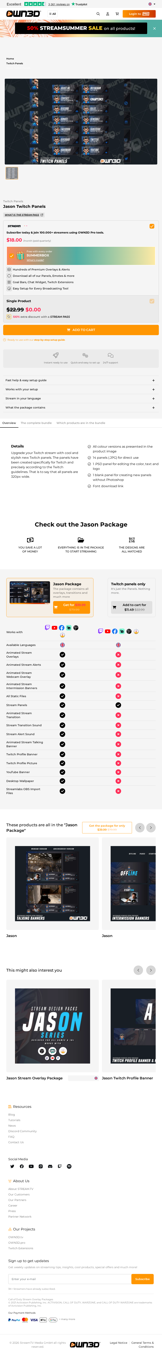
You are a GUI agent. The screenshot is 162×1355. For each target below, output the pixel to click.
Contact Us (16, 1142)
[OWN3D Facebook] (22, 1166)
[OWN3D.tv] (85, 1344)
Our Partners (17, 1200)
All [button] (54, 14)
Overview (9, 423)
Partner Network (19, 1216)
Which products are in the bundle (81, 423)
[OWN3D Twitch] (60, 1166)
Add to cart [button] (84, 330)
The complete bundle (36, 423)
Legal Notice (119, 1343)
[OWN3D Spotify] (69, 1166)
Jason (11, 936)
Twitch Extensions (20, 1248)
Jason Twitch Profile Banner (127, 1078)
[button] (12, 173)
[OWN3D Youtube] (31, 1166)
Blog (11, 1114)
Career (12, 1205)
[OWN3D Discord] (50, 1166)
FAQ (11, 1136)
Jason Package (67, 584)
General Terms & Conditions (142, 1344)
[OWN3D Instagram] (41, 1166)
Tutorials (14, 1120)
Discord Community (22, 1131)
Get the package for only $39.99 (107, 827)
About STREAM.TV (20, 1189)
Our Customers (19, 1194)
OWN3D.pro (16, 1242)
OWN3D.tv (15, 1237)
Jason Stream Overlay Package (34, 1078)
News (12, 1125)
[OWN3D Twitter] (12, 1166)
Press (12, 1211)
